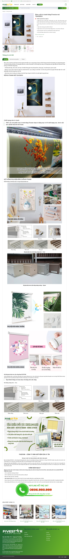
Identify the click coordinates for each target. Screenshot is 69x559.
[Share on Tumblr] (42, 36)
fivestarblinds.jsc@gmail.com (26, 1)
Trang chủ (4, 11)
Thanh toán (48, 536)
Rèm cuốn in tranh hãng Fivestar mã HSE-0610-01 (59, 522)
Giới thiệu (22, 4)
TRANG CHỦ (16, 4)
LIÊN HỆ (39, 4)
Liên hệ (25, 532)
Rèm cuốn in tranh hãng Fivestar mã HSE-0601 (43, 522)
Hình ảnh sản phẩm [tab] (14, 59)
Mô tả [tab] (5, 59)
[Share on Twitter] (37, 36)
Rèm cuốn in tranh (9, 11)
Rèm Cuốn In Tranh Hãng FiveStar (10, 521)
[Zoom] (4, 43)
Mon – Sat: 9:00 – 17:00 (15, 1)
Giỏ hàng (48, 538)
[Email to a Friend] (39, 36)
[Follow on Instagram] (64, 1)
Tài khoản (26, 534)
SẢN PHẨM (28, 4)
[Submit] (62, 8)
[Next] (32, 29)
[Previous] (4, 29)
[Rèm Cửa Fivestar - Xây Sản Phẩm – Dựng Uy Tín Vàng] (7, 4)
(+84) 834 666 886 (7, 1)
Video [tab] (23, 59)
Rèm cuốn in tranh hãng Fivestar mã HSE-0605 (26, 522)
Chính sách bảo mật (28, 536)
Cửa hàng (48, 540)
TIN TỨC (34, 4)
